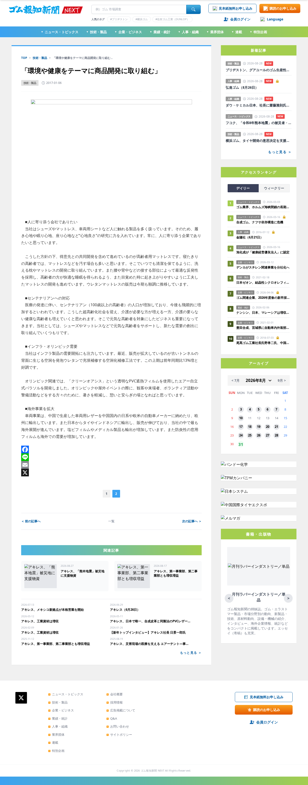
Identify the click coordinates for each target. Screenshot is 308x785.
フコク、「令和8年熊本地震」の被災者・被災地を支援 (259, 123)
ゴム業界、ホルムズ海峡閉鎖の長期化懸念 (263, 207)
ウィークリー (274, 188)
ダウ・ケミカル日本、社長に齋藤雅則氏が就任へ (259, 105)
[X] (111, 472)
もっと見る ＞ (191, 652)
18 (249, 426)
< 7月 (235, 380)
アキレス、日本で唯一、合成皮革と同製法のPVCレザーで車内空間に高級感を (150, 621)
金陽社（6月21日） (249, 237)
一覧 (111, 521)
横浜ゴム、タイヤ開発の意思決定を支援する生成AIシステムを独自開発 (259, 140)
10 (241, 418)
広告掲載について (120, 710)
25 (249, 435)
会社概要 (114, 694)
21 (276, 426)
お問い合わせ (117, 726)
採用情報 (114, 702)
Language (275, 19)
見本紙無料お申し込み (235, 8)
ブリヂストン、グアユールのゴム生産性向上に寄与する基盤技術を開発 (259, 70)
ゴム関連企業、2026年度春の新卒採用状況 (263, 297)
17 (241, 426)
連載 (236, 32)
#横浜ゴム (141, 19)
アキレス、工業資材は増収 (40, 621)
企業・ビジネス (128, 32)
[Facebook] (111, 449)
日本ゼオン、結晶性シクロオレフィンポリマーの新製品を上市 (263, 282)
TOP (24, 58)
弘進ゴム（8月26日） (242, 87)
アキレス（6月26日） (125, 609)
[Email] (111, 465)
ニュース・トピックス (59, 32)
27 (267, 435)
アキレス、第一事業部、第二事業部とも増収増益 (55, 644)
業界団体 (215, 32)
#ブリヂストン (119, 19)
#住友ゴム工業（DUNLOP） (172, 19)
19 (258, 426)
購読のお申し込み (283, 8)
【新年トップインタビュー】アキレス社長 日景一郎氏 (148, 632)
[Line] (111, 457)
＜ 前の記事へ (31, 521)
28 (276, 435)
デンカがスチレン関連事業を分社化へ (262, 267)
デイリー (243, 188)
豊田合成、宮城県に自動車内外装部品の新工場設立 (263, 328)
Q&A (111, 718)
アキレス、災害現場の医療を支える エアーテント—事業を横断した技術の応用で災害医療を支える (150, 644)
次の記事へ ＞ (192, 521)
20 (267, 426)
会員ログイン (240, 19)
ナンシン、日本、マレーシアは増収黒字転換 (263, 312)
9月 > (282, 380)
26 (258, 435)
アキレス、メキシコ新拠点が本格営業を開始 (52, 609)
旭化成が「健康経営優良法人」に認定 (262, 252)
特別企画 (258, 32)
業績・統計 (160, 32)
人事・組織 (188, 32)
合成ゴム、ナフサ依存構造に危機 (259, 222)
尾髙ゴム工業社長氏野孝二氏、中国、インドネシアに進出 (263, 343)
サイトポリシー (119, 734)
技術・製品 (96, 32)
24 (241, 435)
